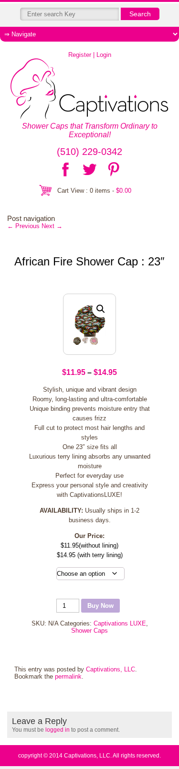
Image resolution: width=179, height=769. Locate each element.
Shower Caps (89, 630)
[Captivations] (89, 89)
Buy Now (100, 605)
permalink (68, 676)
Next (52, 226)
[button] (100, 309)
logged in (57, 729)
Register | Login (89, 54)
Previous (23, 226)
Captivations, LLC (110, 669)
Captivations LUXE (120, 623)
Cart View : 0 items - (94, 190)
